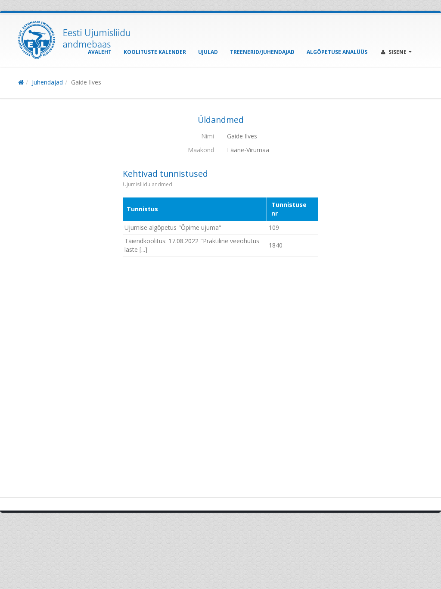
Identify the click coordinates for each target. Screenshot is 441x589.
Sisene (397, 52)
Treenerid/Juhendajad (262, 52)
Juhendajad (47, 82)
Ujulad (208, 52)
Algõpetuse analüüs (337, 52)
